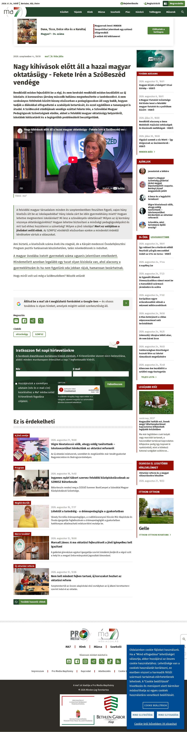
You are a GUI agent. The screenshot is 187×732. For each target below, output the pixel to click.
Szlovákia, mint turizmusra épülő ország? (157, 225)
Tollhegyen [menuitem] (155, 12)
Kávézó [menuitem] (140, 12)
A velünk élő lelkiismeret (107, 36)
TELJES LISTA (147, 377)
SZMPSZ (39, 334)
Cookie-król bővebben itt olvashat (155, 723)
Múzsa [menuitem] (101, 12)
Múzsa (98, 646)
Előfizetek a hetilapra (159, 30)
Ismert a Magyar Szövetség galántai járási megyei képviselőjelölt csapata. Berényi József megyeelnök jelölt (160, 184)
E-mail (76, 369)
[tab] (143, 237)
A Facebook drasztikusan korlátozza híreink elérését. (46, 356)
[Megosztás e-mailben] (16, 321)
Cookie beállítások (155, 705)
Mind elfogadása (168, 714)
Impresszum (37, 671)
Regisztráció (153, 3)
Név (18, 369)
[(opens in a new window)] (69, 661)
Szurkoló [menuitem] (115, 12)
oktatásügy (22, 334)
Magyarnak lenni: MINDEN (108, 25)
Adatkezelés (104, 671)
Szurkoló (116, 646)
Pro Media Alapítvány (62, 671)
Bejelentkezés (130, 3)
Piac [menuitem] (128, 12)
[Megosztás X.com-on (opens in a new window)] (41, 321)
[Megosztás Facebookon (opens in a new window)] (24, 321)
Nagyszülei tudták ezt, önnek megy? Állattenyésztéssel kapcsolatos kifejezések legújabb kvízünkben (154, 425)
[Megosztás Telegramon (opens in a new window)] (32, 321)
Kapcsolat (86, 671)
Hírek (82, 646)
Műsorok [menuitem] (170, 12)
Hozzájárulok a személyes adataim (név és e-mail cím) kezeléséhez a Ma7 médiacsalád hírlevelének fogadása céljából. (36, 392)
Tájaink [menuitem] (78, 12)
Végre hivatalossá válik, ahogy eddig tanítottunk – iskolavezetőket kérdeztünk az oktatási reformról (160, 211)
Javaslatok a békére (158, 171)
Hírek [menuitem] (90, 12)
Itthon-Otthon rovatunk (154, 535)
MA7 (68, 646)
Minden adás (146, 152)
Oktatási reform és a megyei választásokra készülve (154, 474)
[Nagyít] (184, 639)
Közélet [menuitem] (64, 12)
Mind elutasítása (143, 714)
